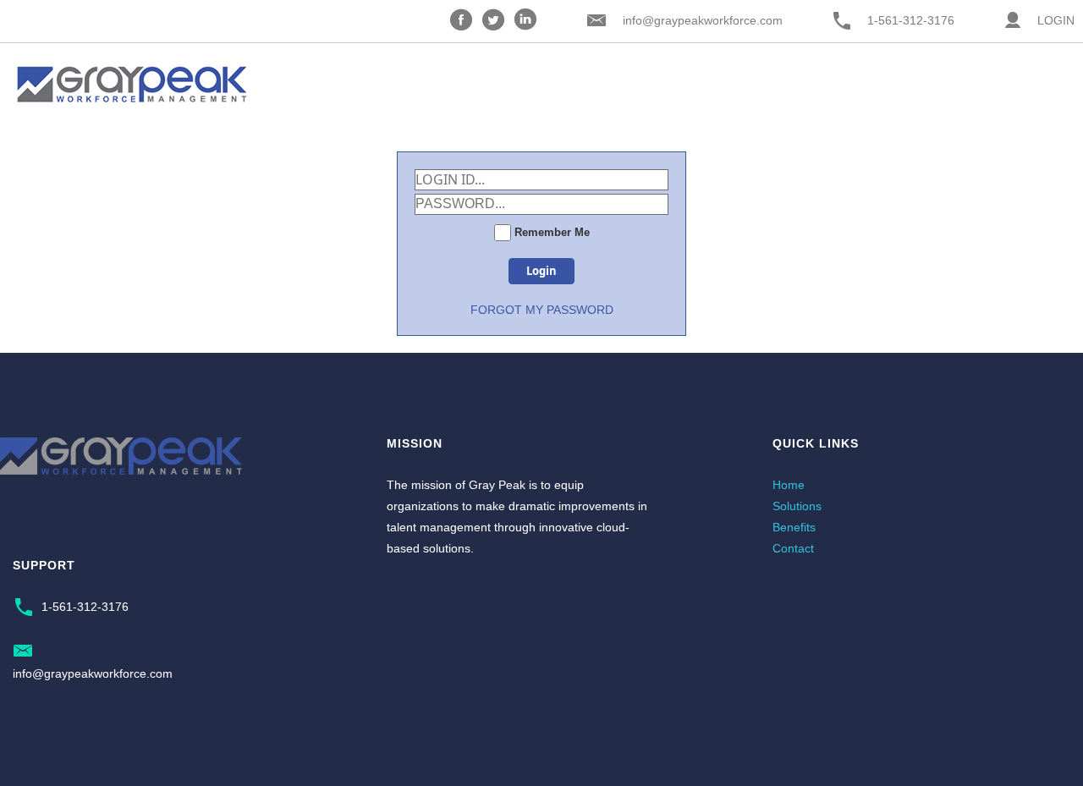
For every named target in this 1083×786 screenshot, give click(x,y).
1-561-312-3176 (910, 20)
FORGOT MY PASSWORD (541, 309)
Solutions (797, 506)
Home (788, 485)
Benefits (794, 527)
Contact (793, 548)
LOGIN (1056, 20)
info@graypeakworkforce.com (703, 20)
